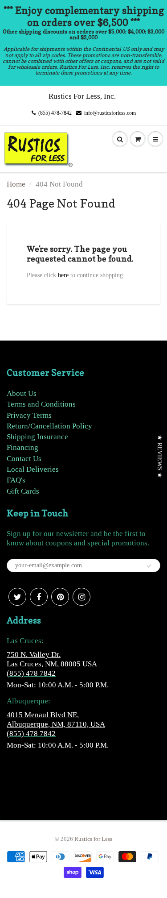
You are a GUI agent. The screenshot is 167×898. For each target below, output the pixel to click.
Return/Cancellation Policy (49, 426)
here (63, 275)
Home (16, 184)
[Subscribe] (149, 566)
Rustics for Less (93, 839)
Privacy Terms (29, 415)
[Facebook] (39, 597)
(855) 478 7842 (31, 673)
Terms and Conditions (41, 404)
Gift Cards (23, 491)
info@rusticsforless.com (110, 113)
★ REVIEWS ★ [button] (159, 456)
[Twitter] (17, 597)
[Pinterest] (60, 597)
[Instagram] (81, 597)
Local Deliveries (33, 469)
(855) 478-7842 (55, 113)
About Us (22, 393)
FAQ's (16, 480)
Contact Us (24, 458)
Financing (22, 447)
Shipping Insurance (37, 436)
